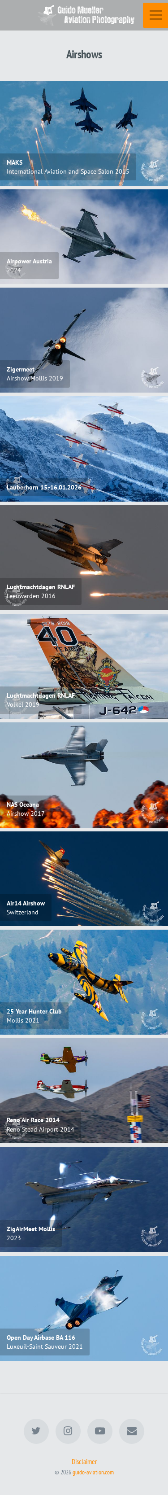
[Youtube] (99, 1431)
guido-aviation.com (93, 1472)
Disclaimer (84, 1461)
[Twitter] (36, 1431)
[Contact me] (131, 1431)
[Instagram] (68, 1431)
